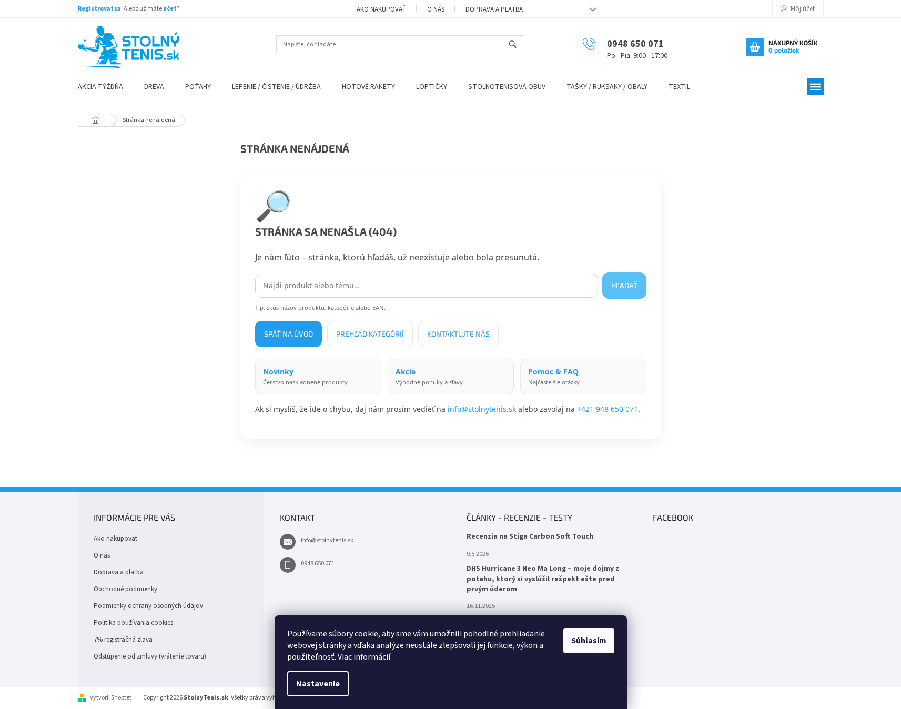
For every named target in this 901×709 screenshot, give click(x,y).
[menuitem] (100, 87)
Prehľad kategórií (370, 333)
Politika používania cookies (133, 622)
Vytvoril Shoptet (110, 697)
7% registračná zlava (123, 639)
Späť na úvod (288, 333)
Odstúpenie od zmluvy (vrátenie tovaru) (150, 656)
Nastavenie (318, 684)
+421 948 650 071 (607, 409)
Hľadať (517, 44)
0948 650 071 (318, 563)
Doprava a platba (494, 9)
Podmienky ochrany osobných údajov (148, 606)
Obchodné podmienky (125, 589)
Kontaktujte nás (458, 333)
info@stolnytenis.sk (482, 409)
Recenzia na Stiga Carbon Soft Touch (530, 537)
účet (170, 8)
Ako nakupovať (381, 9)
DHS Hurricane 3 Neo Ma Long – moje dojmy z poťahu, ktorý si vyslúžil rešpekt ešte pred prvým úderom (543, 579)
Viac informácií (364, 657)
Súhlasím (588, 640)
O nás (435, 9)
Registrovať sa (99, 8)
